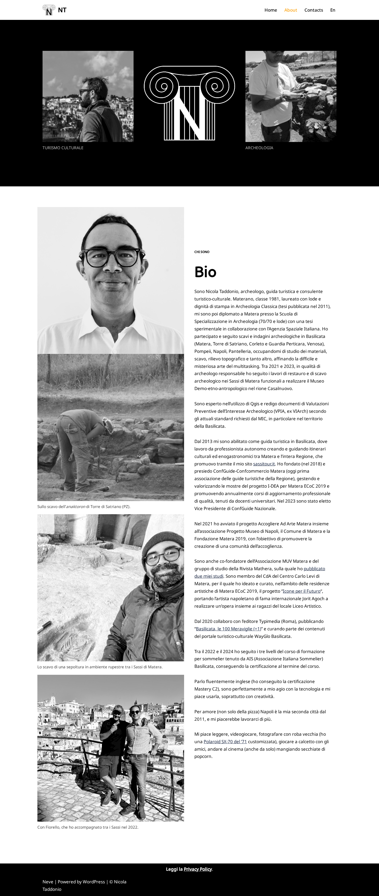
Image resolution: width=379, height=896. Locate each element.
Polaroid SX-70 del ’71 (225, 741)
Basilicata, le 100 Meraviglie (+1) (228, 629)
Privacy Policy (198, 869)
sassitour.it (264, 464)
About (290, 10)
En (332, 10)
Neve (48, 882)
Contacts (313, 10)
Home (271, 10)
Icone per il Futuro (301, 591)
